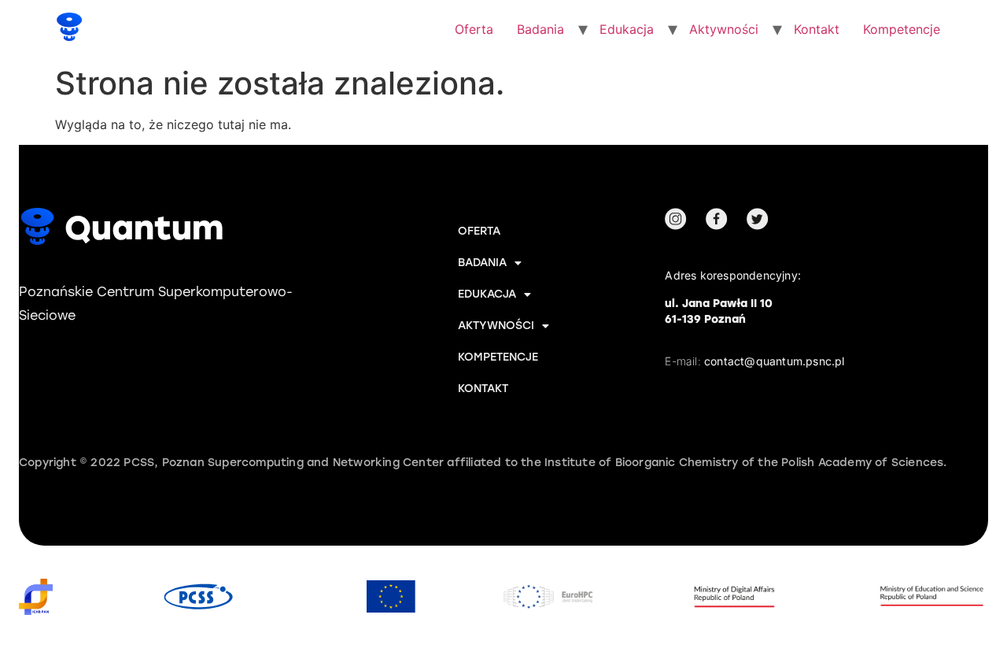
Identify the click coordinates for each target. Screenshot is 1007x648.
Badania (540, 29)
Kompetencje (901, 29)
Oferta (474, 29)
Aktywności (723, 29)
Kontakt (816, 29)
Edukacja (626, 29)
